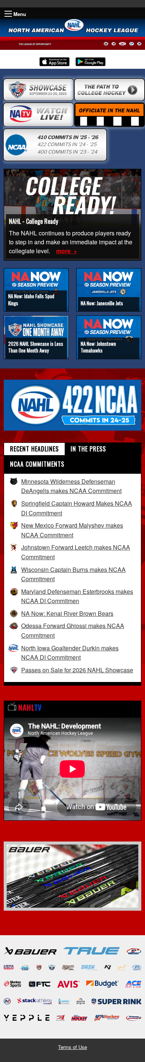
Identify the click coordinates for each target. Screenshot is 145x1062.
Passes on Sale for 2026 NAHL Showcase (77, 670)
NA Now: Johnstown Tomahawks (98, 347)
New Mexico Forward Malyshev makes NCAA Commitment (72, 530)
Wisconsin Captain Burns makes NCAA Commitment (73, 574)
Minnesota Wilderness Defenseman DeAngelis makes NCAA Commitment (71, 486)
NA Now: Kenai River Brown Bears (67, 613)
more (64, 251)
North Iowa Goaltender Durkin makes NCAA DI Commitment (70, 653)
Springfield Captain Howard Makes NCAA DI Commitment (76, 508)
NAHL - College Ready (33, 221)
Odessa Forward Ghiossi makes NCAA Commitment (72, 630)
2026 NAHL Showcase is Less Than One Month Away (35, 347)
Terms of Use (72, 1046)
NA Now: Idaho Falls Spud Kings (31, 299)
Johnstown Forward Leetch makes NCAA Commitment (75, 552)
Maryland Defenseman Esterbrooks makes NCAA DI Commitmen (77, 596)
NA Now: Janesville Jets (102, 303)
